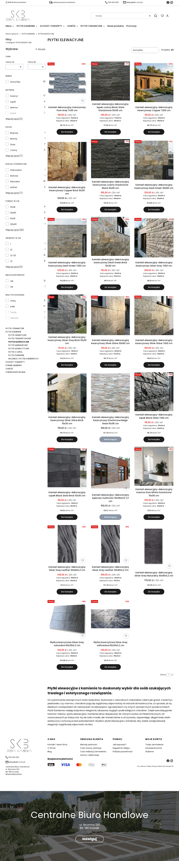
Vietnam (14, 318)
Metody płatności (88, 744)
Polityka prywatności (123, 751)
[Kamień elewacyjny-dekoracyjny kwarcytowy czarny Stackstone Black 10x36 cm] (110, 159)
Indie (12, 306)
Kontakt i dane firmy (57, 744)
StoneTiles (15, 81)
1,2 (11, 261)
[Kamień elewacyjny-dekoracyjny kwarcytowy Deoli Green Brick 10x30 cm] (110, 237)
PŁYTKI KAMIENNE (28, 34)
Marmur (14, 107)
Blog (50, 751)
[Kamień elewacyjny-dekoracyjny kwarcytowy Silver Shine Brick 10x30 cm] (67, 393)
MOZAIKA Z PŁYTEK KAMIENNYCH (23, 358)
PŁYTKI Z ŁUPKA (15, 352)
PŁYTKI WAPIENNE (16, 355)
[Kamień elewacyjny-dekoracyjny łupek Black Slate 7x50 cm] (153, 392)
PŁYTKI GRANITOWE (17, 335)
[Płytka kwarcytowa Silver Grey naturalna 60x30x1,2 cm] (67, 619)
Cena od (10, 62)
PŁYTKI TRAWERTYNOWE (19, 338)
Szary (12, 144)
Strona (163, 674)
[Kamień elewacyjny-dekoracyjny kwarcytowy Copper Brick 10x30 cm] (67, 162)
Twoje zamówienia (154, 744)
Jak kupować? (119, 744)
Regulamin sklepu (121, 748)
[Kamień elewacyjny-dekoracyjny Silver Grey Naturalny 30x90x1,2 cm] (153, 547)
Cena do (32, 62)
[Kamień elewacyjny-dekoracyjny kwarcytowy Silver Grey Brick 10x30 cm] (67, 315)
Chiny (13, 300)
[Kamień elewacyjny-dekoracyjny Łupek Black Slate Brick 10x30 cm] (67, 468)
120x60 (13, 224)
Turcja (13, 312)
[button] (155, 15)
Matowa (14, 175)
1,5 (11, 249)
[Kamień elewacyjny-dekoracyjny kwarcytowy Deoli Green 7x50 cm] (67, 238)
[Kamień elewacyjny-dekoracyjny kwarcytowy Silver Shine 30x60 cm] (110, 316)
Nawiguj (89, 839)
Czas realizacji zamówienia (93, 751)
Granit (13, 113)
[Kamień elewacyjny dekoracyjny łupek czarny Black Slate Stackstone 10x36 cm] (110, 81)
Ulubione (149, 751)
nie (11, 286)
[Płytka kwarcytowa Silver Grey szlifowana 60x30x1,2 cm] (110, 619)
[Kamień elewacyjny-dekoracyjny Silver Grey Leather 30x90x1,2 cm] (110, 544)
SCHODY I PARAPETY (15, 362)
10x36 (12, 207)
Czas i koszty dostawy (90, 748)
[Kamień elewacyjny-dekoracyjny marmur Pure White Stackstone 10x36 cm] (153, 467)
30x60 (13, 212)
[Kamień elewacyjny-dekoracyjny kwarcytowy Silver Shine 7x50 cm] (153, 316)
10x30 (12, 218)
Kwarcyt (14, 96)
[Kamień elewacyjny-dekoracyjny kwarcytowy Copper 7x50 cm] (153, 83)
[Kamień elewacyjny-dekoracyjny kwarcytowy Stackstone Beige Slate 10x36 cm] (110, 393)
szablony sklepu (145, 766)
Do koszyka (67, 131)
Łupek (13, 101)
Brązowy (14, 133)
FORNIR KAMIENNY (14, 365)
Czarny (13, 150)
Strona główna (12, 34)
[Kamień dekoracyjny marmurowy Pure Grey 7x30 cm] (67, 83)
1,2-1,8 (13, 255)
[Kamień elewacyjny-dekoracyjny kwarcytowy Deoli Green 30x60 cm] (153, 161)
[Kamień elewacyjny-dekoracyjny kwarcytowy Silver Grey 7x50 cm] (153, 238)
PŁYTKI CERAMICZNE (15, 328)
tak (11, 281)
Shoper (168, 766)
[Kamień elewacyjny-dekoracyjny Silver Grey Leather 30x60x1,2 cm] (67, 544)
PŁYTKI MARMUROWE (18, 345)
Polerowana (16, 170)
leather (13, 187)
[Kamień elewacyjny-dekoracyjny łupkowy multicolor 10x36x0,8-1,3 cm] (110, 469)
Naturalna (15, 181)
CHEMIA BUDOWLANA (15, 372)
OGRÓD (9, 368)
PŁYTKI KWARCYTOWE (18, 348)
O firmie (52, 748)
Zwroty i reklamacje (89, 755)
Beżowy (13, 138)
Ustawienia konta (153, 748)
